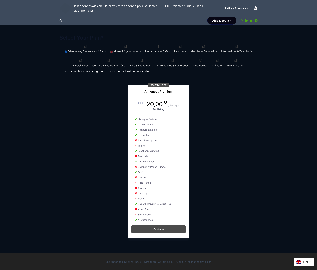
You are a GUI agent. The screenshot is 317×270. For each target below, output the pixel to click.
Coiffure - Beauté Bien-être (108, 65)
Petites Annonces (236, 8)
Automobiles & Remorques (173, 65)
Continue (158, 229)
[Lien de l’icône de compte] (256, 8)
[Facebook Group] (246, 20)
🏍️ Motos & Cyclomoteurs (125, 51)
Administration (235, 65)
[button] (60, 21)
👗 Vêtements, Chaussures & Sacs (85, 51)
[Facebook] (251, 20)
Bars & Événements (141, 65)
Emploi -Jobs (80, 65)
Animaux (217, 65)
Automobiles (200, 65)
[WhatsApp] (241, 20)
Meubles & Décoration (204, 51)
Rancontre (180, 51)
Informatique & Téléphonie (237, 51)
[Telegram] (256, 20)
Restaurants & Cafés (157, 51)
